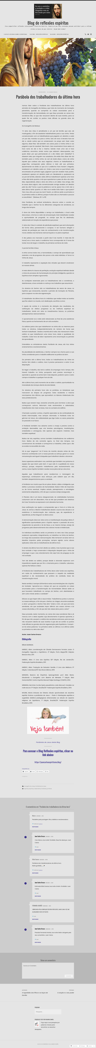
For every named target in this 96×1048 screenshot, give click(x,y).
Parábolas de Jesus (40, 786)
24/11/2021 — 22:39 (49, 836)
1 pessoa (40, 823)
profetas (49, 788)
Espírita (26, 788)
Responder (35, 827)
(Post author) (25, 837)
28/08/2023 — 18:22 (47, 906)
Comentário (68, 976)
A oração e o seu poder (65, 991)
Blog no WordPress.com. (44, 1044)
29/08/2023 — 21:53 (50, 929)
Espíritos (31, 788)
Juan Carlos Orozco (40, 836)
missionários (37, 788)
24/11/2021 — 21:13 (40, 816)
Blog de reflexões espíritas (48, 23)
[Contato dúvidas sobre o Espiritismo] (85, 34)
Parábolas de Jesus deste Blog (48, 742)
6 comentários (52, 92)
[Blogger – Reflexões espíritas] (91, 34)
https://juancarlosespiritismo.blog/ (48, 762)
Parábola (43, 788)
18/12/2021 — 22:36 (49, 882)
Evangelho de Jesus (29, 786)
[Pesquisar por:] (48, 1012)
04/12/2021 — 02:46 (44, 859)
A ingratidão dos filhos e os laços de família (35, 992)
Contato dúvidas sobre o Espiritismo (15, 34)
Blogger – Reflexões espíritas (59, 34)
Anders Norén (54, 1044)
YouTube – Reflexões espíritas (39, 34)
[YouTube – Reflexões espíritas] (88, 34)
